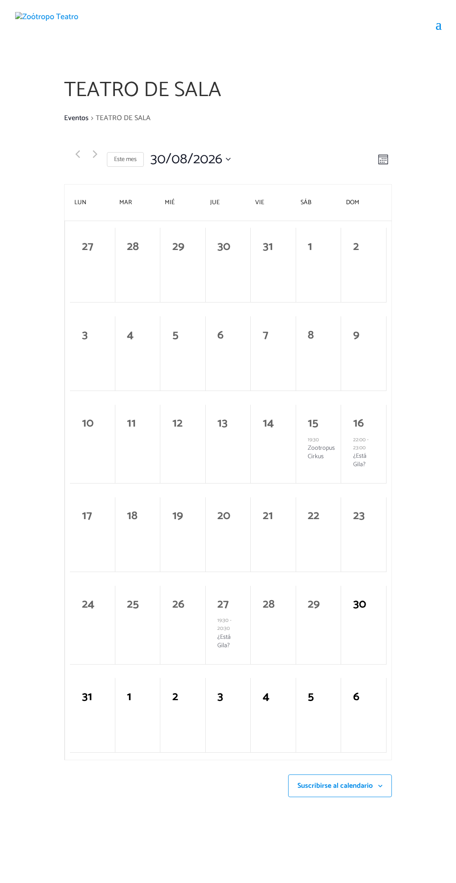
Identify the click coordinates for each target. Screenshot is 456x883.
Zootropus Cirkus (321, 452)
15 (313, 423)
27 (223, 604)
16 (358, 423)
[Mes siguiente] (95, 154)
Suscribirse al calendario (335, 786)
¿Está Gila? (359, 460)
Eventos (76, 118)
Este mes (125, 159)
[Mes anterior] (77, 154)
